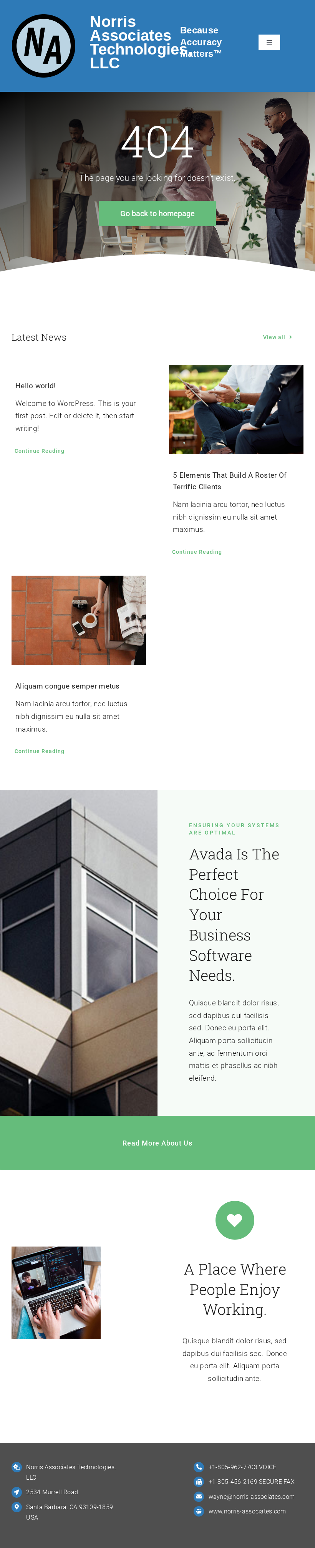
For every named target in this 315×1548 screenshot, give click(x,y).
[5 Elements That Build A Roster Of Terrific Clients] (236, 409)
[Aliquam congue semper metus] (79, 620)
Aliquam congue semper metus (67, 686)
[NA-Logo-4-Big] (43, 17)
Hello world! (35, 385)
